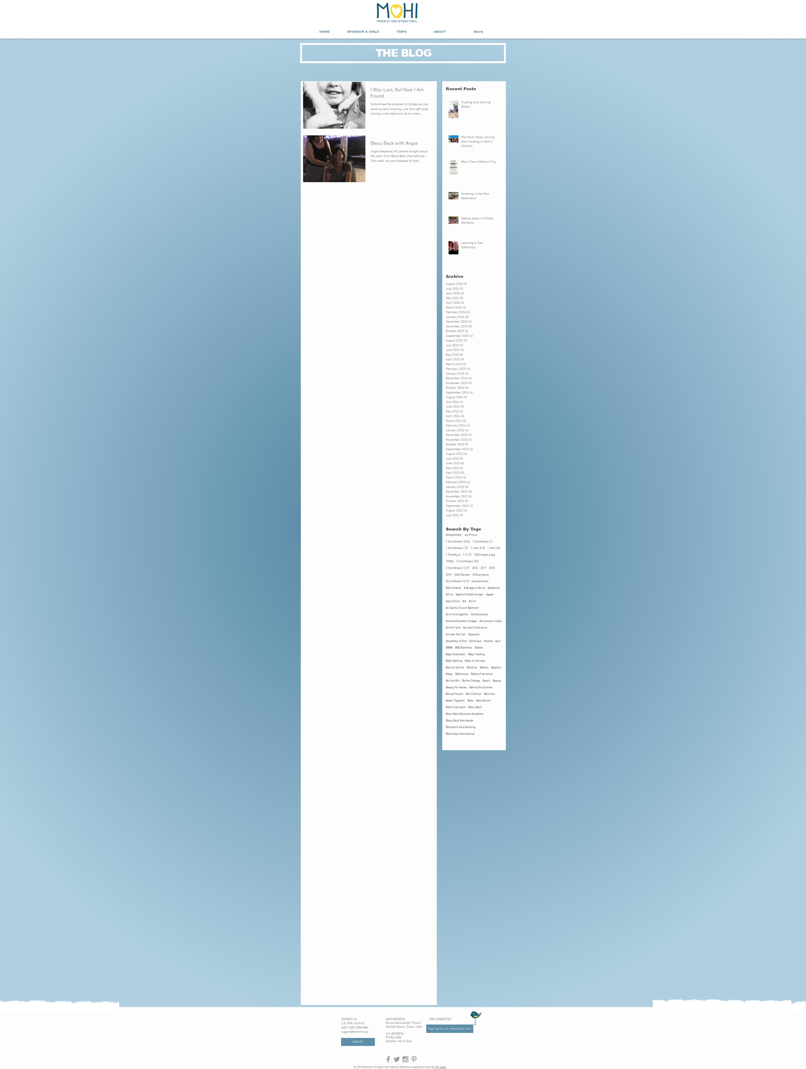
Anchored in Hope (490, 621)
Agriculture (453, 601)
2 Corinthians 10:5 (467, 561)
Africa (449, 594)
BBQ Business (463, 648)
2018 (492, 568)
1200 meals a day (484, 555)
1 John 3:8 (493, 548)
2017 (483, 568)
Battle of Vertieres (482, 674)
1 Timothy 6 (453, 555)
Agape (489, 594)
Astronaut (475, 641)
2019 (449, 575)
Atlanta (488, 641)
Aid (464, 601)
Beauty (497, 681)
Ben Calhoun (474, 694)
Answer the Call (456, 634)
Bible (470, 701)
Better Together (455, 701)
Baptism (496, 667)
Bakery (484, 667)
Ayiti (497, 641)
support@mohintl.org (354, 1032)
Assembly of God (456, 641)
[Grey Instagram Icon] (405, 1059)
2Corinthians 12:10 (457, 581)
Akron (472, 601)
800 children (453, 588)
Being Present (454, 694)
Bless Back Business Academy (465, 714)
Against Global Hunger (469, 594)
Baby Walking (454, 661)
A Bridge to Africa (474, 588)
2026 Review (462, 575)
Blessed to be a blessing (460, 727)
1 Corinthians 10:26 (458, 542)
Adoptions (494, 588)
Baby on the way (475, 661)
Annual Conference (475, 628)
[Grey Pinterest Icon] (414, 1059)
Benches (489, 694)
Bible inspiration (456, 707)
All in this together (457, 614)
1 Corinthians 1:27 (457, 548)
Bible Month (483, 701)
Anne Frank (453, 628)
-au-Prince (470, 535)
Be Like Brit (453, 681)
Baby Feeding (476, 654)
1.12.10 (467, 555)
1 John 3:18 (478, 548)
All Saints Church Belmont (462, 608)
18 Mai (450, 561)
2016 (475, 568)
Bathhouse (461, 674)
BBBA (449, 648)
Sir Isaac (441, 1067)
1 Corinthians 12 (482, 542)
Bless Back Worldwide (459, 721)
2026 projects (480, 575)
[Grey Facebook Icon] (388, 1059)
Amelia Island (479, 614)
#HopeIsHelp (453, 535)
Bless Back (475, 707)
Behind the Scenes (480, 687)
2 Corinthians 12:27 (458, 568)
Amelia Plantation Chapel (461, 621)
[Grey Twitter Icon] (397, 1059)
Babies (479, 648)
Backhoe (472, 667)
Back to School (455, 667)
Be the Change (471, 681)
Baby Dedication (456, 654)
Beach (486, 681)
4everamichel (480, 581)
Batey (449, 674)
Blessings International (460, 734)
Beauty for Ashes (456, 687)
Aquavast (473, 634)
